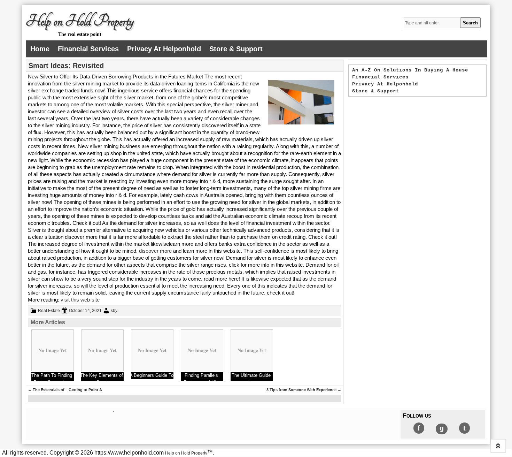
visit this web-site (80, 300)
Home (39, 49)
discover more (155, 251)
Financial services (88, 49)
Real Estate (49, 310)
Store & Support (236, 49)
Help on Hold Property (80, 21)
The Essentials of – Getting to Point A (65, 390)
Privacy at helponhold (164, 49)
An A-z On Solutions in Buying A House (410, 70)
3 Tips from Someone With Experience (303, 390)
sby (114, 310)
